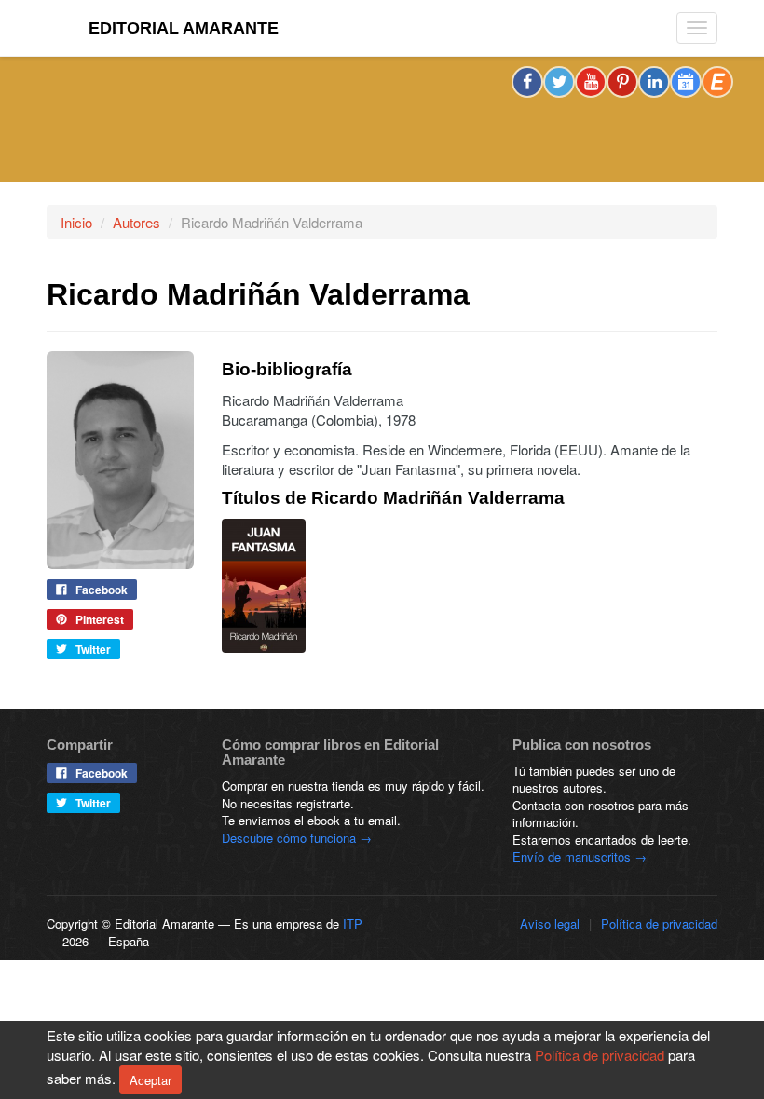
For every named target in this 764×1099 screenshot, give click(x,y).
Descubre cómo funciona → (297, 838)
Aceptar (150, 1080)
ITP (352, 923)
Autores (136, 222)
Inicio (76, 222)
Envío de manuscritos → (579, 856)
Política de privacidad (659, 923)
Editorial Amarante (184, 28)
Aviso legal (550, 923)
